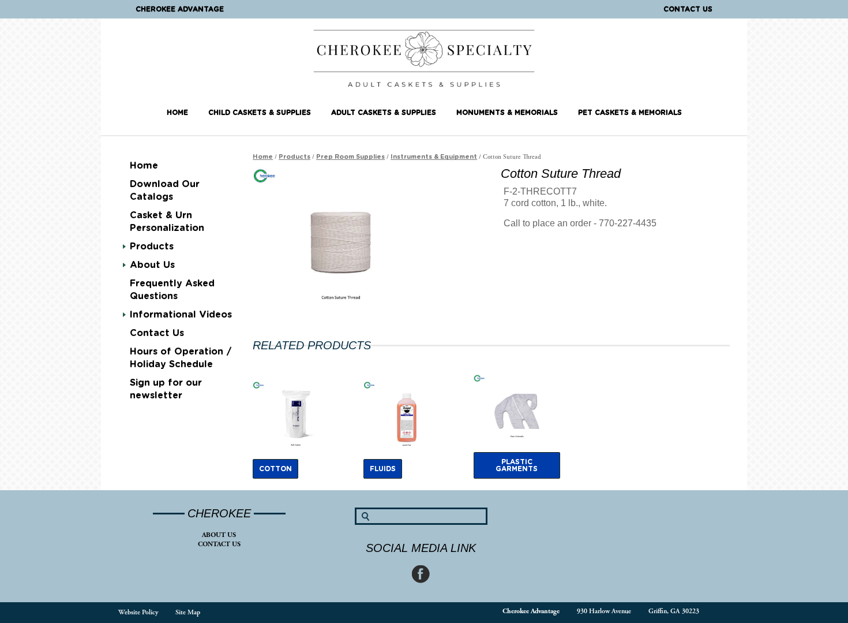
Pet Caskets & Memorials (630, 112)
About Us (219, 535)
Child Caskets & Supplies (259, 112)
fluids (383, 468)
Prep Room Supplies (350, 157)
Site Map (187, 612)
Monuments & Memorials (507, 112)
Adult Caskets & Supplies (383, 112)
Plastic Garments (517, 465)
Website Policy (138, 612)
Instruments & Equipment (434, 157)
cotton (275, 468)
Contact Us (687, 9)
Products (152, 246)
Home (177, 112)
